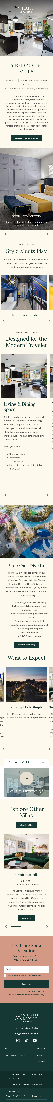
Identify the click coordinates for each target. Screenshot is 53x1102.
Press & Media (10, 1055)
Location (24, 1049)
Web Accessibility (15, 1079)
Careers (40, 1055)
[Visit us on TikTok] (26, 1041)
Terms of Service (32, 994)
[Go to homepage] (26, 9)
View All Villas (26, 825)
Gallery (24, 1055)
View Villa (26, 918)
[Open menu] (43, 5)
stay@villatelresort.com (26, 1033)
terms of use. (36, 975)
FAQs (6, 1049)
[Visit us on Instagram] (18, 1041)
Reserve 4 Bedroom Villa (26, 138)
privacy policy (23, 975)
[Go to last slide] (5, 234)
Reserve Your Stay (26, 644)
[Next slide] (47, 234)
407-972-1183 (31, 1028)
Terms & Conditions (18, 1074)
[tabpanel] (26, 782)
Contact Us (42, 1061)
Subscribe (26, 983)
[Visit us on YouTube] (35, 1041)
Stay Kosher (42, 1049)
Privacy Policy (15, 994)
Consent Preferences (36, 1079)
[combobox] (26, 762)
